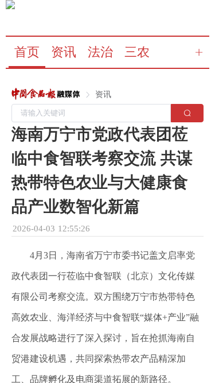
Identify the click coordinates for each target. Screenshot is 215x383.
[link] (45, 95)
